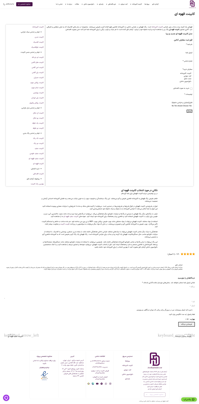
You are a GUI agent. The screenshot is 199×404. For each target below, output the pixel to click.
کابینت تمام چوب (37, 87)
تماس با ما (59, 4)
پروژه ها (147, 4)
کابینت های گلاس (37, 62)
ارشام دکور (178, 265)
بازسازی (101, 4)
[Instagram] (110, 384)
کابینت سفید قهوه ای (36, 158)
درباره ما (69, 4)
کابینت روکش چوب (37, 82)
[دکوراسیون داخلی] (119, 81)
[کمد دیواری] (119, 76)
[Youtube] (97, 384)
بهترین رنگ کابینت (37, 184)
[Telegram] (102, 384)
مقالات (77, 4)
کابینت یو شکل (38, 118)
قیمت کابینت (64, 224)
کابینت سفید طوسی (37, 153)
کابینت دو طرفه (38, 128)
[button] (189, 399)
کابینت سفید (39, 148)
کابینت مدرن (39, 37)
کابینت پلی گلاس (38, 72)
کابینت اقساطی (38, 174)
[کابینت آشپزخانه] (119, 73)
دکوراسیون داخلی (89, 4)
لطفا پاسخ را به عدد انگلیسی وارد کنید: (182, 314)
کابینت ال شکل (38, 113)
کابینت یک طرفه (38, 123)
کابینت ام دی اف (38, 57)
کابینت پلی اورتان (37, 98)
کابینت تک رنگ (38, 138)
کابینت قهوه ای (38, 163)
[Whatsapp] (106, 384)
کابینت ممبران (39, 77)
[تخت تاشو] (119, 78)
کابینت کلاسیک (38, 42)
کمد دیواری (124, 4)
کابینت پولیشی (38, 93)
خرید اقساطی (112, 4)
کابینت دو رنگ (39, 143)
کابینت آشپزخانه (137, 4)
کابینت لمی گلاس (38, 67)
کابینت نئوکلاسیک (37, 47)
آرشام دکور (155, 4)
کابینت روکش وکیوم (37, 103)
